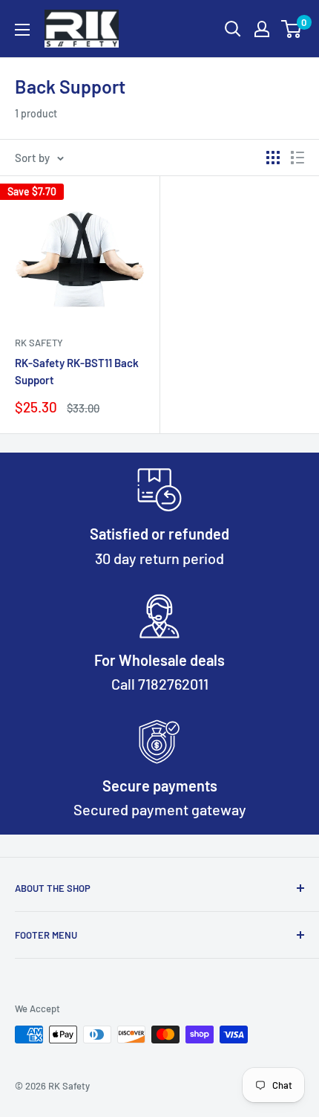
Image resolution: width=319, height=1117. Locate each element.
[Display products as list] (297, 157)
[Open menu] (22, 30)
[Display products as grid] (273, 157)
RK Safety (39, 343)
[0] (292, 29)
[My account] (261, 29)
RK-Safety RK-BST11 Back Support (77, 371)
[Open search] (233, 29)
